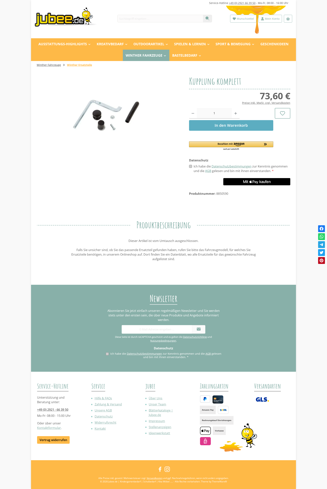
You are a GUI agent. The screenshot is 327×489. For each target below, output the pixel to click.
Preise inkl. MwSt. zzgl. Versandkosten (266, 103)
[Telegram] (321, 244)
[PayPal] (205, 399)
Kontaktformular (49, 428)
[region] (109, 117)
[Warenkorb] (288, 19)
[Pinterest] (321, 260)
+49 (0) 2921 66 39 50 (242, 3)
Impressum (157, 421)
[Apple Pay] (205, 430)
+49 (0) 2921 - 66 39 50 (52, 410)
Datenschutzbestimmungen (231, 166)
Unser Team (157, 404)
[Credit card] (217, 399)
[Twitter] (321, 252)
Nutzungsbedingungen (163, 340)
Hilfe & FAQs (103, 398)
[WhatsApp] (321, 236)
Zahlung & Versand (108, 404)
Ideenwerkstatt (159, 433)
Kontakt (100, 428)
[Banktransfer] (223, 410)
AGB (208, 171)
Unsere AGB (103, 410)
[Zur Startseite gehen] (68, 19)
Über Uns (155, 398)
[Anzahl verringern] (193, 113)
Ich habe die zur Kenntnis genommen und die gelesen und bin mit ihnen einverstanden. (241, 168)
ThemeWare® (219, 481)
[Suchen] (207, 18)
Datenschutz (104, 416)
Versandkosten (154, 478)
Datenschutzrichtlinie (195, 337)
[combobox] (160, 18)
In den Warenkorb (231, 125)
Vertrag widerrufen (53, 440)
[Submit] (198, 329)
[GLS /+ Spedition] (262, 399)
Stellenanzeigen (160, 427)
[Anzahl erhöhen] (236, 113)
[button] (231, 145)
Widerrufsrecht (105, 422)
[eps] (205, 441)
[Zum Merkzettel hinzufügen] (282, 113)
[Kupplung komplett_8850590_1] (109, 117)
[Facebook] (321, 228)
